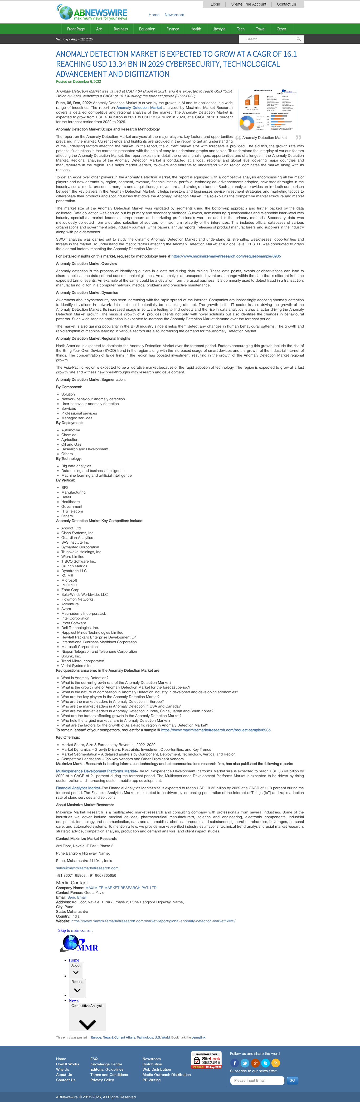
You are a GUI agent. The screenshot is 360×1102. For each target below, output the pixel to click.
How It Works (67, 1064)
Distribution (152, 1064)
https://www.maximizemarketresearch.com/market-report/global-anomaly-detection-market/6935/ (153, 921)
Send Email (76, 897)
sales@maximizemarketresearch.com (87, 868)
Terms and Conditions (109, 1075)
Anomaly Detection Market (139, 107)
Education (147, 28)
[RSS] (275, 1064)
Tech (241, 28)
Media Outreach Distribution (167, 1075)
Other (281, 28)
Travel (260, 28)
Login (215, 4)
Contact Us (286, 4)
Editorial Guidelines (106, 1069)
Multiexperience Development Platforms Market (96, 771)
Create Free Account (248, 4)
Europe (96, 1037)
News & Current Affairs (119, 1037)
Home (154, 14)
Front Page (76, 28)
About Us (64, 1075)
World (166, 1037)
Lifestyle (219, 28)
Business (121, 28)
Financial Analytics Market (78, 788)
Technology (145, 1037)
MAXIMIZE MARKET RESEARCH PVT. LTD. (121, 888)
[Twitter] (244, 1064)
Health (196, 28)
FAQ (94, 1059)
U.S (157, 1037)
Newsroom (174, 14)
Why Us (62, 1069)
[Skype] (265, 1064)
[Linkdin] (255, 1064)
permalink (198, 1037)
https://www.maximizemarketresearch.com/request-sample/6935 (226, 256)
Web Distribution (157, 1069)
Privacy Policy (102, 1080)
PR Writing (151, 1080)
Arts (99, 28)
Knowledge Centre (106, 1064)
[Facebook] (234, 1064)
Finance (173, 28)
